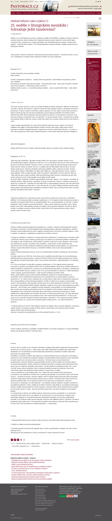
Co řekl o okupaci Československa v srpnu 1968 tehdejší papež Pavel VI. (93, 154)
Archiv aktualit (91, 311)
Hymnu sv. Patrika (43, 508)
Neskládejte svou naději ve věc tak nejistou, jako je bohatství (31, 460)
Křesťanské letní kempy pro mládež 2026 (93, 26)
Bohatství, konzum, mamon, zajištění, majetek (28, 443)
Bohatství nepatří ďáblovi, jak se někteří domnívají (28, 462)
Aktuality (91, 115)
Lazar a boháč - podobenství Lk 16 (20, 446)
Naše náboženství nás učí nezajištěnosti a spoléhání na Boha (31, 466)
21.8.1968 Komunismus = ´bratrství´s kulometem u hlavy (92, 183)
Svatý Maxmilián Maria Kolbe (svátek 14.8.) (93, 250)
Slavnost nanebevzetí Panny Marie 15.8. (94, 214)
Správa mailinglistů (94, 44)
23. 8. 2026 (95, 53)
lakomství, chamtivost (57, 443)
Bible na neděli (93, 51)
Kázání (77, 17)
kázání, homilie (46, 443)
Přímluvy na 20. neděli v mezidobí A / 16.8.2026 (93, 235)
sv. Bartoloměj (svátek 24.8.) (92, 120)
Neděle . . (90, 63)
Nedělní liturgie (94, 108)
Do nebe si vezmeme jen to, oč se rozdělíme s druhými (29, 468)
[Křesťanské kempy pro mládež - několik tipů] (94, 32)
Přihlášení (91, 42)
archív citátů (97, 8)
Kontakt (12, 514)
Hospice (75, 486)
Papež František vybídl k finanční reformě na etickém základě (32, 479)
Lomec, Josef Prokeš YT (66, 490)
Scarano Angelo (68, 17)
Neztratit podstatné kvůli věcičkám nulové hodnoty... (29, 477)
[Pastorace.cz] (24, 7)
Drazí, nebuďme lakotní (19, 470)
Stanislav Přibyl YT (71, 488)
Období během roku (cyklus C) (29, 21)
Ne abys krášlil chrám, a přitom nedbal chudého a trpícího (31, 475)
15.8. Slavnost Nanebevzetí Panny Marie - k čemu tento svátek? (93, 281)
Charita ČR (70, 486)
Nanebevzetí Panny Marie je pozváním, (85, 6)
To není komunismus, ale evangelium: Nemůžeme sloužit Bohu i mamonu (36, 472)
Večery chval (74, 491)
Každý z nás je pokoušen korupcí (22, 464)
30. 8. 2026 (90, 53)
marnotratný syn (35, 446)
